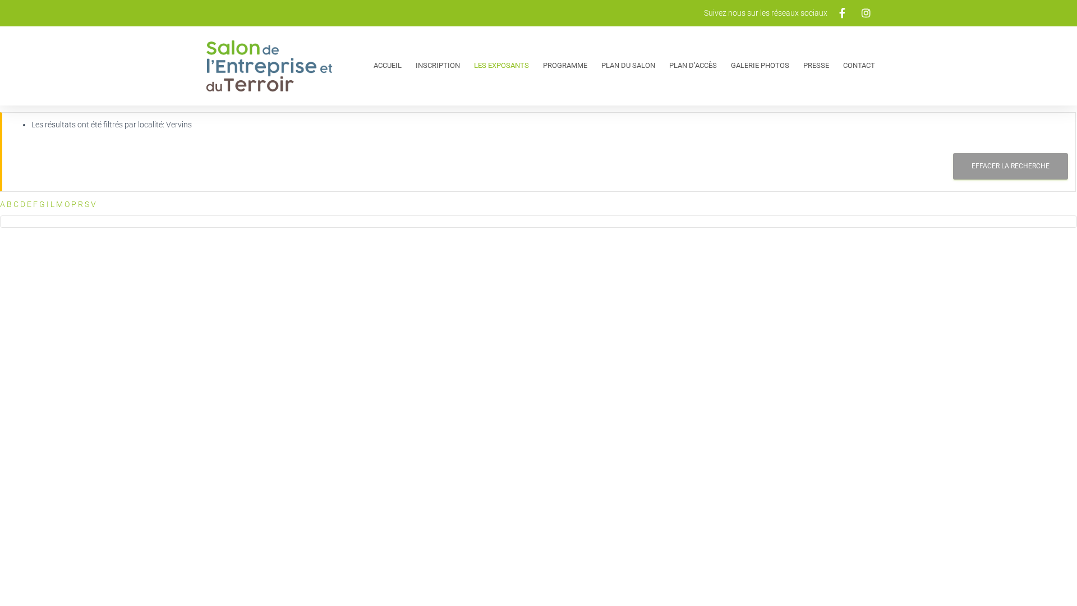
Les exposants (501, 65)
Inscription (438, 65)
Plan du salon (628, 65)
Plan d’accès (693, 65)
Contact (859, 65)
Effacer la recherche (1011, 166)
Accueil (388, 65)
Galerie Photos (760, 65)
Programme (565, 65)
